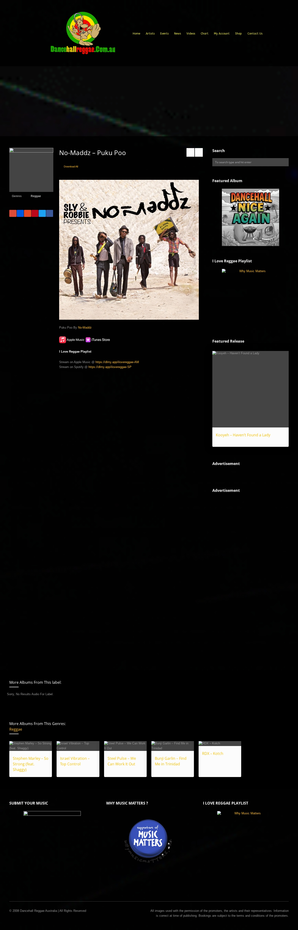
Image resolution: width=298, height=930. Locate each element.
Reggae (36, 196)
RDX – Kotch (212, 753)
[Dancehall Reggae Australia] (82, 35)
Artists (150, 33)
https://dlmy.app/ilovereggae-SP (110, 367)
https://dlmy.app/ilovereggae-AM (117, 362)
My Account (222, 33)
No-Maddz (85, 327)
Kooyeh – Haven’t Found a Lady (243, 434)
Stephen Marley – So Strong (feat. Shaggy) (30, 764)
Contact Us (254, 33)
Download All (71, 166)
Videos (190, 33)
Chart (204, 33)
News (177, 33)
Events (164, 33)
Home (136, 33)
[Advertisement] (149, 101)
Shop (238, 33)
